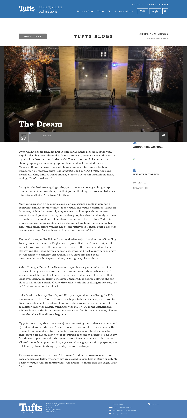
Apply (155, 11)
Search (165, 11)
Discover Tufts (85, 11)
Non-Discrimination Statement (124, 411)
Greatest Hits (140, 188)
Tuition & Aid (104, 11)
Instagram (154, 404)
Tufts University (30, 408)
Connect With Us (124, 11)
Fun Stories (139, 183)
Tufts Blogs (93, 36)
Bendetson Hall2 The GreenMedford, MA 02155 (60, 407)
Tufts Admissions (40, 9)
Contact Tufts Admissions (122, 407)
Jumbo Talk (46, 136)
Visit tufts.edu (117, 404)
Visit (142, 11)
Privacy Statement (119, 414)
